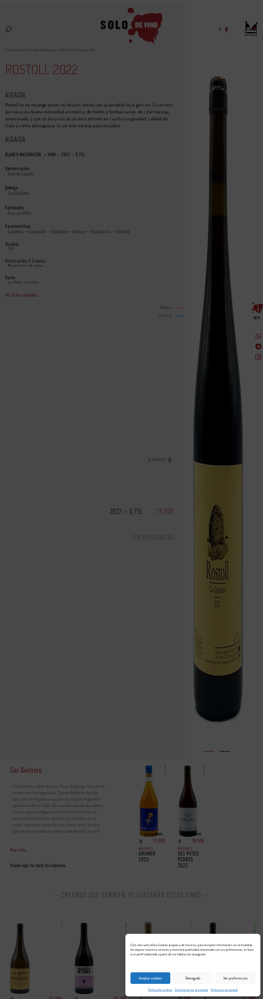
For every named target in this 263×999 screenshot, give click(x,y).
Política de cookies (160, 990)
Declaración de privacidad (191, 990)
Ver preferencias (235, 978)
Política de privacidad (224, 990)
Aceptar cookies (150, 978)
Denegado (192, 978)
